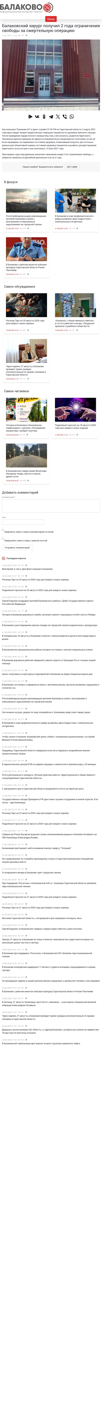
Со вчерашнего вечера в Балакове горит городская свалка (31, 872)
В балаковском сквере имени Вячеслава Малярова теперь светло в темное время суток (26, 473)
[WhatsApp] (72, 116)
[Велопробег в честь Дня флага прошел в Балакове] (26, 565)
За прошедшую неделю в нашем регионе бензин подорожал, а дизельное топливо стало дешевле (51, 980)
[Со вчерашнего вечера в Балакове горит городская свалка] (26, 869)
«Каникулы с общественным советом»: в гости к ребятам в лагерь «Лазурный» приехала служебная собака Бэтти (75, 323)
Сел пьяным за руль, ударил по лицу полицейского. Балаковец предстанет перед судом (46, 712)
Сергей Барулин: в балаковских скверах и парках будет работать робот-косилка (42, 928)
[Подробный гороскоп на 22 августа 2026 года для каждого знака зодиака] (26, 820)
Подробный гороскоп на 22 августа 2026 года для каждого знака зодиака (39, 823)
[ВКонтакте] (37, 116)
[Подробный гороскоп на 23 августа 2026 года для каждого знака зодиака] (26, 586)
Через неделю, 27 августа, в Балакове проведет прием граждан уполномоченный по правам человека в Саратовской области (26, 370)
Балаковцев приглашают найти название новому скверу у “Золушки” (36, 848)
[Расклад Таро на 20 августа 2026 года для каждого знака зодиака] (26, 305)
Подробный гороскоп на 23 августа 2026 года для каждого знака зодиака (39, 590)
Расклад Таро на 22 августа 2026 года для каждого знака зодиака (35, 813)
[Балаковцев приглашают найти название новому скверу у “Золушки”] (26, 844)
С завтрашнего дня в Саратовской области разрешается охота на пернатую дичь (43, 788)
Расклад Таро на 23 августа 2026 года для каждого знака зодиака (35, 579)
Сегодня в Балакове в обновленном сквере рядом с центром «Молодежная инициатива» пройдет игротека (25, 428)
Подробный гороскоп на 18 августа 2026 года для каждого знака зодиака (75, 426)
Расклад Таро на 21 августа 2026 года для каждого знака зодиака (35, 907)
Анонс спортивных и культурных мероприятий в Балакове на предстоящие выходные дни (47, 674)
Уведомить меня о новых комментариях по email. (29, 531)
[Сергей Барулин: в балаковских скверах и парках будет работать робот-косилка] (26, 925)
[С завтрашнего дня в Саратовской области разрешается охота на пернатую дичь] (26, 785)
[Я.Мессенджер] (30, 116)
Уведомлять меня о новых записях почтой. (26, 540)
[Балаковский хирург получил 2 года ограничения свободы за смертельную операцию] (26, 35)
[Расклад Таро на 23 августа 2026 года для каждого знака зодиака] (26, 576)
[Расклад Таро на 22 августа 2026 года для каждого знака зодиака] (26, 809)
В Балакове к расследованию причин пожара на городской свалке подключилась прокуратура (49, 625)
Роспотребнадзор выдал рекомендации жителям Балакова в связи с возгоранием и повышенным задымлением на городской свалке (26, 220)
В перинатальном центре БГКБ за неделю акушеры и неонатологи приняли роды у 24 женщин (49, 764)
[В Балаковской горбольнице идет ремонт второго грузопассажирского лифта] (26, 1040)
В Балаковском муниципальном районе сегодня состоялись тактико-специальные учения (47, 649)
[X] (58, 116)
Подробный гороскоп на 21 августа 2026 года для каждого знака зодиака (39, 896)
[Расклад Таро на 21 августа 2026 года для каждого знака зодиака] (26, 904)
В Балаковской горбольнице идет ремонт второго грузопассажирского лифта (41, 1043)
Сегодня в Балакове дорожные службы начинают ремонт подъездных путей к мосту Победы (49, 614)
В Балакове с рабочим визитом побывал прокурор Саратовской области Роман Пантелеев (26, 267)
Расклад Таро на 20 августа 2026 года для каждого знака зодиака (25, 322)
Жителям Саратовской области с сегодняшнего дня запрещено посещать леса (42, 918)
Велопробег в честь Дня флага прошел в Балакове (27, 568)
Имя (4, 517)
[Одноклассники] (44, 116)
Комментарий (8, 497)
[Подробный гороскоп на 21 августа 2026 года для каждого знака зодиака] (26, 893)
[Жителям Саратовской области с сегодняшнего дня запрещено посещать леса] (26, 914)
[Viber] (65, 116)
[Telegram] (51, 116)
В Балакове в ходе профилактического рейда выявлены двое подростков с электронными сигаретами (74, 219)
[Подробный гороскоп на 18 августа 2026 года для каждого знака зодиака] (75, 410)
